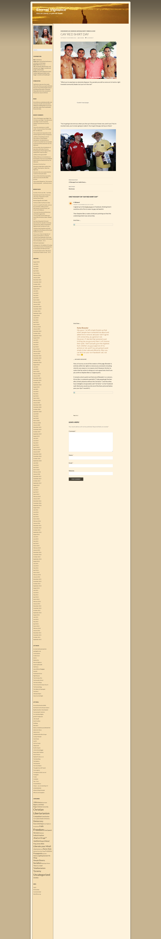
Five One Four (42, 164)
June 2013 (35, 592)
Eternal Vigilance (37, 662)
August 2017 (36, 485)
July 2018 (35, 463)
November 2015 (37, 527)
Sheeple (36, 860)
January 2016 (36, 523)
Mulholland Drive (37, 673)
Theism (48, 863)
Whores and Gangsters (38, 792)
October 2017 (36, 481)
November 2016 (37, 503)
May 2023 (35, 344)
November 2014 (37, 554)
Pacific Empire (36, 748)
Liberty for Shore (37, 730)
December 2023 (37, 331)
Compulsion (37, 816)
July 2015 (35, 536)
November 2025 (37, 282)
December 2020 (37, 405)
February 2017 (37, 496)
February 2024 (37, 326)
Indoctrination (38, 835)
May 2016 (35, 514)
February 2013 (37, 601)
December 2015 (37, 525)
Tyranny (37, 871)
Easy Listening (37, 823)
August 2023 (36, 338)
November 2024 (37, 309)
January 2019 (36, 452)
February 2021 (37, 400)
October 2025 (36, 284)
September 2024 (37, 313)
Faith (41, 826)
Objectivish (36, 745)
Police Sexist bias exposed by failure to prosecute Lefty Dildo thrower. (42, 177)
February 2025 (37, 302)
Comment (72, 431)
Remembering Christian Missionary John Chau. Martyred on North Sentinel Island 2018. (41, 196)
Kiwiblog (35, 723)
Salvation (44, 853)
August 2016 (36, 507)
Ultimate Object (37, 693)
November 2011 (37, 635)
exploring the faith (37, 664)
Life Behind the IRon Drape (39, 734)
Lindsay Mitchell (37, 736)
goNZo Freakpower (38, 716)
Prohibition (48, 851)
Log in (34, 887)
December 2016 (37, 501)
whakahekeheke (37, 788)
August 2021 (36, 387)
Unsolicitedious (37, 783)
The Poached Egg (37, 687)
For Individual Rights (38, 714)
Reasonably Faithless (38, 752)
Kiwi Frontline (36, 721)
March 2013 (36, 599)
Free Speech (48, 830)
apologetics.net (37, 651)
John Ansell (36, 718)
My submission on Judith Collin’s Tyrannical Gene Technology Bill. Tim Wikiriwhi (42, 129)
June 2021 (35, 391)
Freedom (38, 829)
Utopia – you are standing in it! (40, 786)
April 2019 (36, 445)
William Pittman (37, 157)
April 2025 (36, 297)
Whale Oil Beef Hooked (39, 790)
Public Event (89, 207)
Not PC (35, 741)
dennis (35, 658)
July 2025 (35, 291)
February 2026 (37, 275)
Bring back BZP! (43, 154)
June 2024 (35, 317)
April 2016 (36, 516)
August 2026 (36, 262)
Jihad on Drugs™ (40, 838)
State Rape (44, 863)
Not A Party (36, 739)
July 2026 (35, 264)
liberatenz (35, 725)
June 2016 (35, 512)
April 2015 (36, 543)
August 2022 (36, 364)
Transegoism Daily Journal (39, 772)
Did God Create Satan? (38, 243)
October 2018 (36, 458)
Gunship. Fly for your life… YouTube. (42, 192)
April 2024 (36, 322)
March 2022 (36, 371)
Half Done (35, 667)
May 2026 (35, 268)
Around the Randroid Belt (39, 705)
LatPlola (35, 136)
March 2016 (36, 519)
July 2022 (35, 367)
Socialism (37, 863)
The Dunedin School (38, 680)
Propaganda (37, 853)
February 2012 (37, 628)
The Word (35, 691)
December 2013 (37, 579)
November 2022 (37, 358)
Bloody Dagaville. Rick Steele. (40, 200)
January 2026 (36, 277)
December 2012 (37, 606)
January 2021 (36, 402)
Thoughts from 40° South (39, 768)
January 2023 (36, 353)
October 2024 (36, 311)
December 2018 (37, 454)
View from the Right (38, 696)
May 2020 (35, 416)
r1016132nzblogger (38, 750)
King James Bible (38, 844)
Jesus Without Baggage (39, 669)
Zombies (36, 877)
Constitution (45, 816)
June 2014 (35, 565)
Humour (73, 31)
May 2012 (35, 621)
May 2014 (35, 568)
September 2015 (37, 532)
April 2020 (36, 418)
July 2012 (35, 617)
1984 (35, 802)
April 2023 (36, 347)
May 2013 (35, 594)
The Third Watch (37, 765)
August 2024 (36, 315)
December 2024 (37, 306)
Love (42, 849)
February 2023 (37, 351)
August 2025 (36, 288)
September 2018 (37, 460)
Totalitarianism (39, 868)
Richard (81, 38)
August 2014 (36, 561)
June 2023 (35, 342)
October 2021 (36, 382)
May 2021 (35, 393)
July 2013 (35, 590)
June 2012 (35, 619)
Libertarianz (36, 849)
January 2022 (36, 376)
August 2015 (36, 534)
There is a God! (90, 31)
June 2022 (35, 369)
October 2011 (36, 637)
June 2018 (35, 465)
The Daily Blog (36, 759)
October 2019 (36, 431)
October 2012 (36, 610)
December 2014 (37, 552)
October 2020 (36, 409)
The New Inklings (37, 682)
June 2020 (35, 414)
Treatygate (35, 774)
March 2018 (36, 469)
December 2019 (37, 427)
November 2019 (37, 429)
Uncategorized (41, 874)
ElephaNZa (36, 660)
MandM (35, 671)
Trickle (35, 777)
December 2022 (37, 355)
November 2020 (37, 407)
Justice (36, 841)
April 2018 (36, 467)
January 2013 (36, 603)
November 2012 (37, 608)
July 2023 (35, 340)
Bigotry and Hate (38, 804)
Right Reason (36, 675)
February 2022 (37, 373)
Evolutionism (36, 826)
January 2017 (36, 498)
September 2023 (37, 335)
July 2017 (35, 487)
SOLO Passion (36, 754)
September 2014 (37, 559)
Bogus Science (37, 807)
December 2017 (37, 476)
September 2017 (37, 483)
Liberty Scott (36, 732)
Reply (76, 415)
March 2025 (36, 300)
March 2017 (36, 494)
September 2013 (37, 586)
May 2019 (35, 443)
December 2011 (37, 632)
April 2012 (36, 624)
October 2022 (36, 360)
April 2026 (36, 271)
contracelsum (36, 653)
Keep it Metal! (45, 841)
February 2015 (37, 548)
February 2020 (37, 422)
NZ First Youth (36, 743)
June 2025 (35, 293)
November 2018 (37, 456)
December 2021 (37, 378)
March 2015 (36, 545)
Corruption (36, 818)
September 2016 (37, 505)
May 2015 (35, 541)
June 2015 (35, 539)
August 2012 (36, 615)
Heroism (36, 833)
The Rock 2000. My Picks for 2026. (41, 202)
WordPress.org (37, 894)
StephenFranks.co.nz (38, 756)
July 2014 (35, 563)
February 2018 (37, 472)
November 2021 (37, 380)
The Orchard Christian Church (40, 684)
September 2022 (37, 362)
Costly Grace (36, 655)
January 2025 (36, 304)
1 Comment (90, 38)
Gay (69, 31)
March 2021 (36, 398)
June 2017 (35, 489)
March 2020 (36, 420)
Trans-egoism (36, 770)
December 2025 (37, 279)
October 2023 (36, 333)
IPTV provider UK (37, 147)
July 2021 (35, 389)
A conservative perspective (39, 649)
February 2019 (37, 449)
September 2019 (37, 434)
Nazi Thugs (42, 851)
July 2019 (35, 438)
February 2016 (37, 521)
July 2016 (35, 510)
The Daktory (36, 761)
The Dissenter (36, 763)
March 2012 (36, 626)
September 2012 (37, 612)
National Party (81, 31)
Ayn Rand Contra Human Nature (41, 707)
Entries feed (36, 889)
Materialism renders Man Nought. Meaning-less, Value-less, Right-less (42, 168)
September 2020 (37, 411)
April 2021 (36, 396)
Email (71, 463)
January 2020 (36, 425)
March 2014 (36, 572)
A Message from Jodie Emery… (77, 181)
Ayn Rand (45, 802)
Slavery (42, 860)
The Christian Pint (37, 678)
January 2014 (36, 577)
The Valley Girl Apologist (39, 689)
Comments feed (37, 892)
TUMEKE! (35, 779)
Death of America (45, 818)
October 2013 (36, 583)
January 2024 (36, 329)
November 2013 (37, 581)
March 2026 (36, 273)
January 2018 (36, 474)
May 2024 (35, 320)
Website (71, 471)
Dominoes (72, 188)
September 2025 (37, 286)
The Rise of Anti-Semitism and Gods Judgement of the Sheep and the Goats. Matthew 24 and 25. (42, 230)
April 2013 (36, 597)
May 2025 (35, 295)
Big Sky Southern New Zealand (40, 710)
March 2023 (36, 349)
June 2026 (35, 266)
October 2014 (36, 557)
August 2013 (36, 588)
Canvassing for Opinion (39, 712)
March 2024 (36, 324)
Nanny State (47, 849)
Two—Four (36, 781)
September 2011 (37, 639)
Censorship (64, 31)
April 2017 (36, 492)
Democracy (38, 821)
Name (71, 455)
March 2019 (36, 447)
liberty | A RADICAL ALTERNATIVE (41, 727)
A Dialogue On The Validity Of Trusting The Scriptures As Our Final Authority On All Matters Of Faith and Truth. (42, 246)
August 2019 (36, 436)
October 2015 (36, 530)
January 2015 (36, 550)
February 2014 (37, 574)
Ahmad (35, 164)
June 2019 (35, 440)
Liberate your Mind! (42, 846)
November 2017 (37, 478)
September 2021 (37, 384)
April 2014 (36, 570)
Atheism (39, 802)
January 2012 (36, 630)
